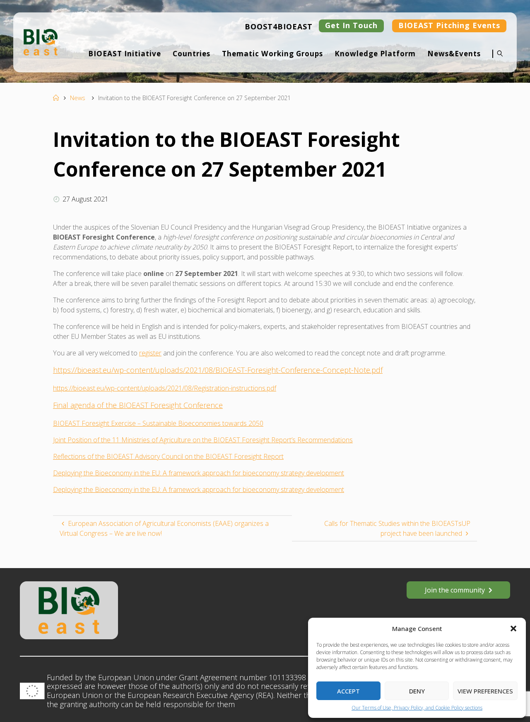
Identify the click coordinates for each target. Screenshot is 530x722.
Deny (417, 691)
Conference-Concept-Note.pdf (332, 370)
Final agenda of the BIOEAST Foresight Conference (138, 405)
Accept (348, 691)
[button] (513, 628)
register (150, 352)
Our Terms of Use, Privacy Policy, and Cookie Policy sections (417, 707)
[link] (497, 59)
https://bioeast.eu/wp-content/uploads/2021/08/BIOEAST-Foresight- (167, 370)
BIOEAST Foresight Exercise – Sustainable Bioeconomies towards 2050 (158, 423)
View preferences (485, 691)
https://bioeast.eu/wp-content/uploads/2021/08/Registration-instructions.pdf (164, 388)
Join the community (455, 590)
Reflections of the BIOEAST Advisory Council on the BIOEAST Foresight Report (168, 456)
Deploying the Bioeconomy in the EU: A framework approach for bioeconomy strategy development (198, 472)
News (77, 98)
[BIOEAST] (41, 41)
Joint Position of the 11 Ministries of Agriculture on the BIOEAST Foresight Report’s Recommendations (203, 439)
